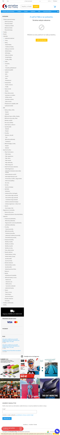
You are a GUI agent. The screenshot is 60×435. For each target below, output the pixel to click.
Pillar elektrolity (8, 162)
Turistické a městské (10, 286)
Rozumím (56, 433)
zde (51, 434)
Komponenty (8, 82)
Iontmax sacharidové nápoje (11, 202)
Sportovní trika (8, 261)
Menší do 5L (8, 279)
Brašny (6, 91)
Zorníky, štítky (8, 59)
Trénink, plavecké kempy (9, 19)
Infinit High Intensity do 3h (11, 176)
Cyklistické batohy (9, 288)
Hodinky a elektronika (8, 303)
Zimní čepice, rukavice (10, 125)
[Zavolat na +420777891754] (4, 1)
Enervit (6, 206)
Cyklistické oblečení (9, 38)
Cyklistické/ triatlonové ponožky (12, 235)
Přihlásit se (7, 418)
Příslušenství (8, 80)
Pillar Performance (9, 152)
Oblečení (5, 216)
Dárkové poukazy (9, 21)
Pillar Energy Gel (9, 165)
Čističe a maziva (9, 85)
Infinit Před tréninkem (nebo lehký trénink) (13, 171)
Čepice (6, 290)
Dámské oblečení (9, 263)
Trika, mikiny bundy (9, 250)
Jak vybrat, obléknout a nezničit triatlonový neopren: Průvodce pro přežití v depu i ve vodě (10, 340)
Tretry (6, 40)
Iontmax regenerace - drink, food (13, 204)
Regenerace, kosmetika (8, 210)
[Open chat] (57, 431)
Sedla (6, 61)
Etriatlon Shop (28, 1)
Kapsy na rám (8, 89)
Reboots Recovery (9, 212)
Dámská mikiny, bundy (10, 265)
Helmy (6, 42)
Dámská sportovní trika (10, 269)
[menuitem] (8, 11)
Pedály (6, 87)
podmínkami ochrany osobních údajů (24, 415)
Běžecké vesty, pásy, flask (11, 118)
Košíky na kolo (8, 97)
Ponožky (7, 133)
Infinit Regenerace (9, 169)
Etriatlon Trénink (33, 424)
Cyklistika (5, 36)
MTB (6, 74)
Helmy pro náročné (9, 49)
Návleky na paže (9, 246)
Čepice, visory (8, 292)
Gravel (6, 76)
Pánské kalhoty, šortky (10, 254)
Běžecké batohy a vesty (10, 277)
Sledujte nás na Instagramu (31, 356)
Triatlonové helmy (9, 47)
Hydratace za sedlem (10, 95)
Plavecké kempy (8, 30)
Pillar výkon (7, 158)
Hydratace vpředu (9, 99)
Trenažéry (7, 63)
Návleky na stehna (9, 244)
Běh (4, 108)
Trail (6, 137)
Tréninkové (7, 141)
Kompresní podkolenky (10, 218)
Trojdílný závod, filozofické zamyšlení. (11, 350)
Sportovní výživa (7, 150)
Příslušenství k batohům (10, 275)
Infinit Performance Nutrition (11, 167)
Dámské (7, 114)
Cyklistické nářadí (9, 106)
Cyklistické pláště (9, 70)
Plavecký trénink (8, 23)
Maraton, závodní (9, 135)
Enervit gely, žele (9, 208)
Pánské (7, 112)
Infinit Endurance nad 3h (10, 174)
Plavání (4, 34)
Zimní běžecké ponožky (10, 237)
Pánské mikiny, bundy (10, 256)
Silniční (6, 72)
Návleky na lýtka (8, 120)
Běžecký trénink (8, 28)
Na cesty (7, 183)
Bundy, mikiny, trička (9, 110)
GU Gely (6, 185)
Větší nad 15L (9, 284)
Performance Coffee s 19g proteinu (13, 178)
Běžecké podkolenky (10, 139)
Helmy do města (9, 55)
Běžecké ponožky (9, 231)
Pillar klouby (8, 154)
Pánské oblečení (8, 252)
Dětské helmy (8, 51)
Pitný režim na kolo (9, 93)
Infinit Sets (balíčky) (9, 181)
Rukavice (7, 271)
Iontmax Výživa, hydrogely (11, 193)
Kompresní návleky (9, 240)
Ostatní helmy (8, 57)
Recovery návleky (9, 122)
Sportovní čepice (9, 296)
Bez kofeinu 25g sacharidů (12, 197)
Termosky (7, 301)
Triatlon (5, 32)
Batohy (6, 273)
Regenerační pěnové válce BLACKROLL (14, 214)
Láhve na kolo (8, 101)
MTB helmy (7, 53)
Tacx (6, 66)
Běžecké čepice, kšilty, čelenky (12, 116)
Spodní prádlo (8, 127)
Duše (6, 78)
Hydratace (7, 191)
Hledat (36, 6)
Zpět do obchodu (41, 40)
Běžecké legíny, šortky (10, 143)
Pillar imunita (8, 160)
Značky (5, 305)
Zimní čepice (8, 294)
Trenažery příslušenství (10, 68)
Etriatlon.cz (25, 424)
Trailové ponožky (9, 229)
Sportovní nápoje (9, 187)
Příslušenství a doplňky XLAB (11, 103)
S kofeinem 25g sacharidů (12, 199)
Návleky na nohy (9, 248)
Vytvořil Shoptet (54, 432)
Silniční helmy (8, 44)
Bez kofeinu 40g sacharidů (12, 195)
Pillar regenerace (9, 156)
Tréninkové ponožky (10, 233)
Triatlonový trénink (9, 26)
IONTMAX (7, 189)
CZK (49, 1)
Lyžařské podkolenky (10, 225)
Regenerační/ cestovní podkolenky (13, 223)
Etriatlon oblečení (9, 298)
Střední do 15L (9, 282)
